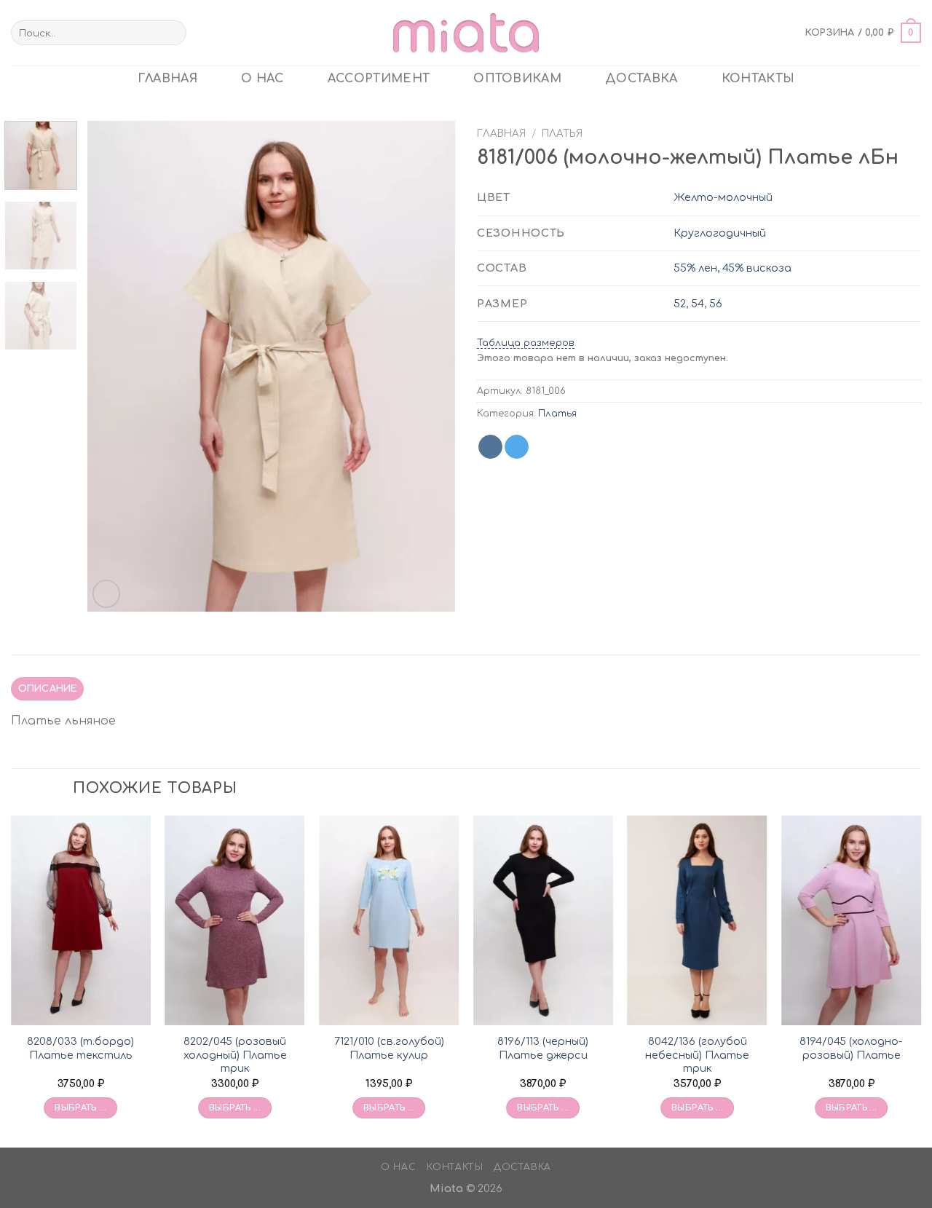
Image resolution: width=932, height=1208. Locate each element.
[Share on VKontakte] (490, 447)
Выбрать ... (80, 1108)
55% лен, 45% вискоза (732, 268)
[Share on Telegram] (517, 447)
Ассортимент (379, 78)
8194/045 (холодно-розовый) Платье (851, 1048)
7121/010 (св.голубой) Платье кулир (389, 1048)
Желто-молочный (723, 197)
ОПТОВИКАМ (517, 78)
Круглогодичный (720, 233)
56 (715, 303)
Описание (47, 689)
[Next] (429, 366)
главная (167, 78)
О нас (262, 78)
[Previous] (113, 366)
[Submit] (173, 32)
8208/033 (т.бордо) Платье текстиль (80, 1048)
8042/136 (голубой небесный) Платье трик (697, 1054)
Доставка (641, 78)
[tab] (47, 688)
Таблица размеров (525, 343)
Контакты (758, 78)
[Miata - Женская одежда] (466, 32)
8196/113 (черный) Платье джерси (542, 1048)
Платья (562, 133)
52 (680, 303)
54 (697, 303)
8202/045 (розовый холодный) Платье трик (235, 1054)
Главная (501, 133)
